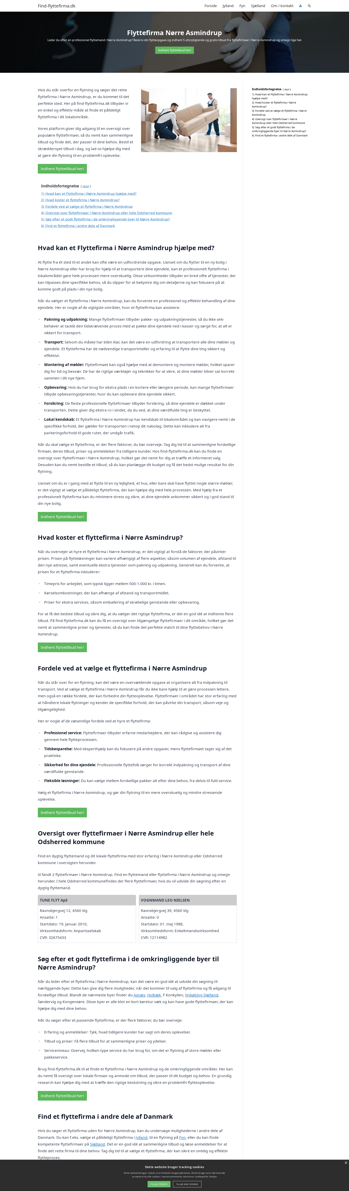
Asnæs (139, 994)
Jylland (228, 5)
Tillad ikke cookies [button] (187, 1184)
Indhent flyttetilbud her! (174, 50)
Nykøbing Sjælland (201, 994)
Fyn (242, 5)
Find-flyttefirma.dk (56, 6)
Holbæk (154, 994)
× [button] (345, 1163)
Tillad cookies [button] (159, 1184)
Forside (210, 5)
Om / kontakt (282, 5)
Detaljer (213, 1176)
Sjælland (258, 5)
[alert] (174, 1175)
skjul (86, 186)
